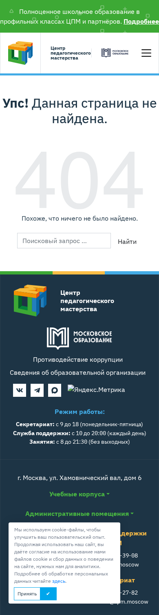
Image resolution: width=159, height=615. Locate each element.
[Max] (54, 390)
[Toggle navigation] (146, 53)
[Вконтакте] (19, 390)
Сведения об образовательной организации (78, 372)
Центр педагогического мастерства (69, 53)
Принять (27, 594)
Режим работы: (80, 411)
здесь (58, 581)
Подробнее (141, 21)
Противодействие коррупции (78, 359)
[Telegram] (37, 390)
